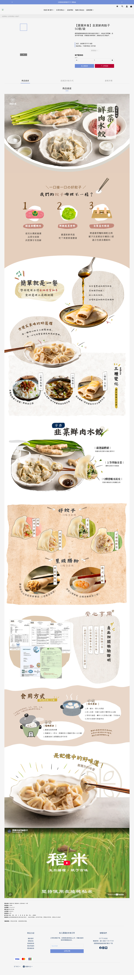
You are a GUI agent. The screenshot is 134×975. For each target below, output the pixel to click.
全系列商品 (60, 10)
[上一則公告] (12, 2)
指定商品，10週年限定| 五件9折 (86, 46)
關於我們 (30, 938)
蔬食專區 (70, 10)
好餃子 (17, 16)
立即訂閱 (67, 951)
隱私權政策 (30, 948)
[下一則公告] (122, 2)
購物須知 (30, 941)
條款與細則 (30, 946)
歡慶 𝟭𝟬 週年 (48, 10)
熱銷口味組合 (79, 10)
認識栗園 (89, 10)
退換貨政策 (30, 943)
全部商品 (4, 16)
